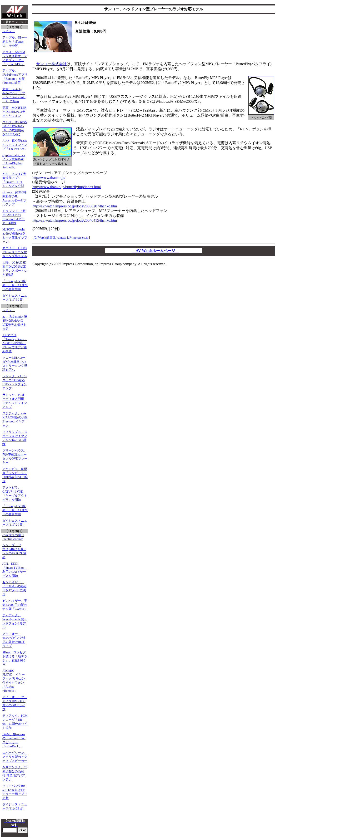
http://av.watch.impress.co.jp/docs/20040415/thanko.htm (74, 220)
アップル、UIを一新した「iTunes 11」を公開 (14, 41)
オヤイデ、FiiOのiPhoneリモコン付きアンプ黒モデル (14, 252)
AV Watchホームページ (155, 251)
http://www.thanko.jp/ (48, 178)
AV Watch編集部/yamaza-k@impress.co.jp (61, 237)
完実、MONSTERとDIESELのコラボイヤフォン (14, 112)
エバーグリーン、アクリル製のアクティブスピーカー (14, 757)
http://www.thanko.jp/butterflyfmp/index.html (66, 187)
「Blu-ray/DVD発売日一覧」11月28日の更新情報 (15, 510)
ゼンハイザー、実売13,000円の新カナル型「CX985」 (14, 605)
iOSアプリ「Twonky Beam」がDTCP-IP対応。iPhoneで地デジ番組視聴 (14, 343)
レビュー (8, 31)
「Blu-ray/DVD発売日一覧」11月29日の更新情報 (15, 285)
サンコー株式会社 (51, 64)
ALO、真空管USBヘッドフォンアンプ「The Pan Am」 (14, 145)
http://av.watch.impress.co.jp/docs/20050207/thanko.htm (74, 206)
